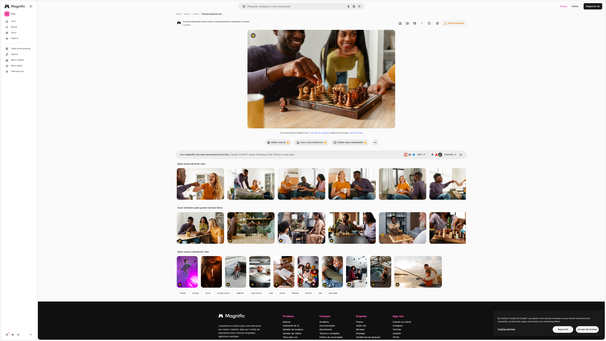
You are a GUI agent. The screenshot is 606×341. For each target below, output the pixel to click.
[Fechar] (461, 155)
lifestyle (295, 293)
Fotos (195, 14)
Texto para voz (290, 337)
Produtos (288, 316)
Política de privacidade (330, 337)
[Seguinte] (465, 184)
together (240, 293)
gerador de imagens (320, 133)
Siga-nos (398, 316)
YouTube (397, 329)
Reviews (360, 329)
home (208, 293)
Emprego (360, 333)
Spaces (286, 321)
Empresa (361, 316)
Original (267, 35)
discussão (333, 293)
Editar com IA (276, 143)
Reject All (563, 329)
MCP (420, 154)
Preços (563, 6)
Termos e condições (329, 333)
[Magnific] (231, 316)
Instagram (398, 325)
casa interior (256, 293)
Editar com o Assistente (348, 143)
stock (186, 14)
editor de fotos (356, 133)
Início (178, 14)
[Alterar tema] (18, 334)
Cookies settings (506, 329)
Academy (324, 321)
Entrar (575, 6)
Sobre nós (361, 325)
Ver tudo (200, 163)
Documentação (327, 325)
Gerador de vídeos (292, 333)
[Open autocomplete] (242, 6)
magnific (187, 25)
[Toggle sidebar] (30, 6)
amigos (195, 293)
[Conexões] (6, 334)
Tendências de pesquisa (368, 337)
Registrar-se (593, 6)
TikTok (396, 337)
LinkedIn (397, 333)
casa (271, 293)
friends (182, 293)
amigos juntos (223, 293)
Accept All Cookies (587, 329)
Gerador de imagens (293, 329)
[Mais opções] (422, 23)
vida (320, 293)
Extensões (449, 154)
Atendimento (325, 329)
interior (308, 293)
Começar (324, 316)
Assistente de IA (291, 325)
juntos (282, 293)
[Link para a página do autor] (179, 23)
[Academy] (12, 334)
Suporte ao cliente (402, 321)
